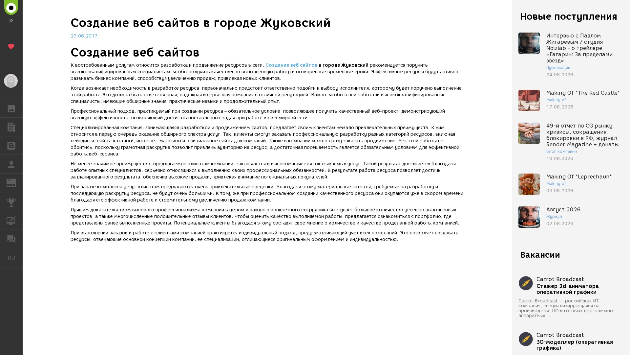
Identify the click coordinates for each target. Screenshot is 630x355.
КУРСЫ (11, 220)
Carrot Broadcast (560, 279)
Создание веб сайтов (291, 65)
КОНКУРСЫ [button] (11, 201)
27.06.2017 (84, 36)
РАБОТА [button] (11, 164)
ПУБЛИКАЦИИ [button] (11, 127)
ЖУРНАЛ (15, 182)
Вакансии (540, 255)
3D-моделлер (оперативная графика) (574, 345)
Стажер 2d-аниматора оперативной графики (567, 289)
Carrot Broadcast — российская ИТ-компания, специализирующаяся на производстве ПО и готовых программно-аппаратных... (566, 308)
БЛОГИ (11, 145)
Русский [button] (15, 257)
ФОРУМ (11, 238)
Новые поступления (568, 16)
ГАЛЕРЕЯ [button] (11, 108)
